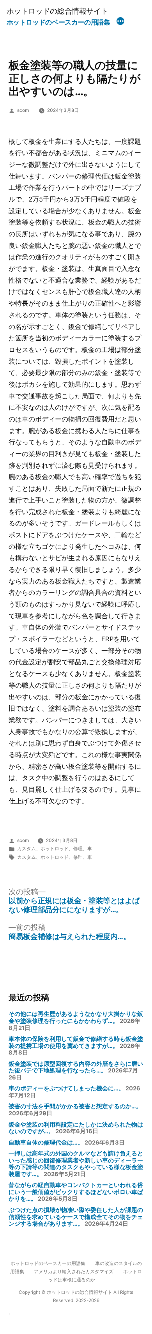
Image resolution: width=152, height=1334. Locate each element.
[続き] (120, 22)
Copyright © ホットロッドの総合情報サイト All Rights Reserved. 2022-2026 (76, 1296)
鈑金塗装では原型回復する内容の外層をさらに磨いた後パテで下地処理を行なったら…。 (76, 1067)
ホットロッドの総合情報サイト (57, 11)
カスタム (26, 848)
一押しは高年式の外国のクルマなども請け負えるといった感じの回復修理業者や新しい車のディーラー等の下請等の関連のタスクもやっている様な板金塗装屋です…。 (76, 1164)
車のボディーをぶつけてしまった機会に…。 (66, 1088)
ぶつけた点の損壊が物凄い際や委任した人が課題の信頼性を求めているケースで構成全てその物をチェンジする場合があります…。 (76, 1217)
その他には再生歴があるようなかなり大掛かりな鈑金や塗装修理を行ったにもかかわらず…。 (76, 1017)
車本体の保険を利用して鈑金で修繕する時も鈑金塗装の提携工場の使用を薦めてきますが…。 (76, 1042)
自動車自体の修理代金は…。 (46, 1142)
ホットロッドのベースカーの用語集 (58, 22)
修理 (78, 848)
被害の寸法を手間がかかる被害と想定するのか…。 (75, 1106)
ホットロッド (55, 848)
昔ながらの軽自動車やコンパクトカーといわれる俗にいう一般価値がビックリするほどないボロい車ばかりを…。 (76, 1192)
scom (23, 110)
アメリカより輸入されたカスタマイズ (73, 1271)
